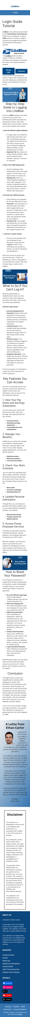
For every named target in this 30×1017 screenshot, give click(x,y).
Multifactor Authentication (11, 963)
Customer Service (8, 955)
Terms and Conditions (20, 1009)
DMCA (23, 1006)
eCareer (5, 958)
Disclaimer (16, 1006)
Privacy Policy (8, 1009)
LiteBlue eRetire (7, 966)
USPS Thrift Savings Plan (10, 969)
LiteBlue (15, 6)
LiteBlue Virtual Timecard (11, 972)
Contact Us (8, 1006)
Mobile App (6, 960)
